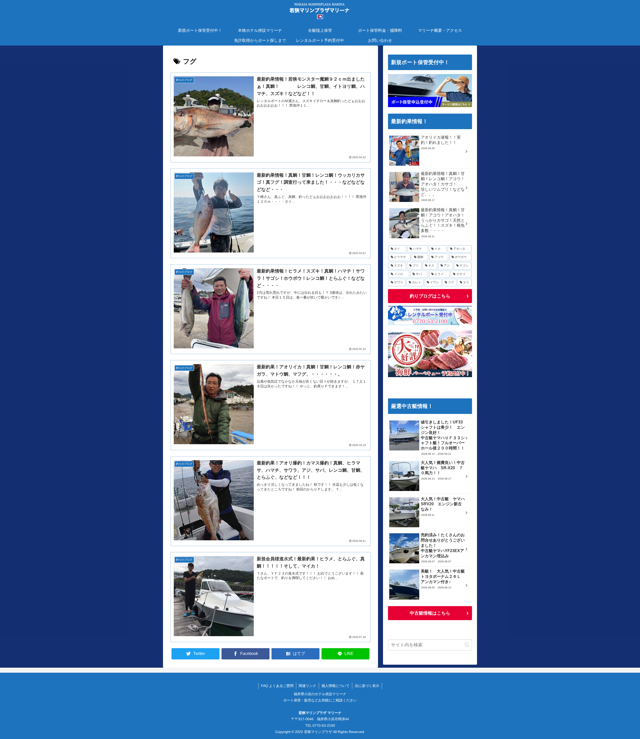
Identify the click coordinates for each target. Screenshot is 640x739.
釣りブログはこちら (430, 296)
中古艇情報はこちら (430, 613)
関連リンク (307, 686)
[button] (466, 645)
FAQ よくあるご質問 (277, 686)
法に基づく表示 (367, 686)
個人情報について (336, 686)
